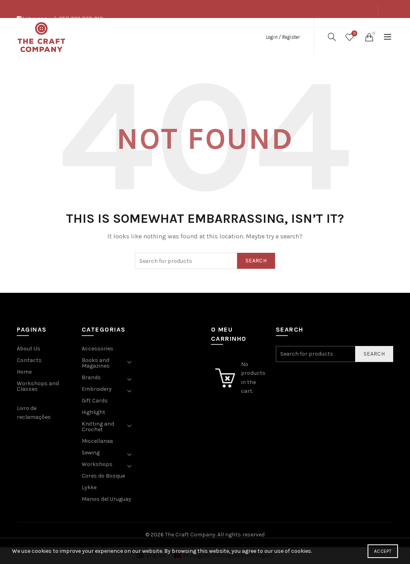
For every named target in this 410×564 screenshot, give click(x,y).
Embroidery (97, 389)
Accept (383, 551)
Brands (91, 377)
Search (256, 260)
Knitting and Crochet (98, 426)
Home (24, 371)
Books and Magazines (96, 363)
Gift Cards (95, 400)
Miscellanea (97, 441)
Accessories (97, 348)
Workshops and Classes (38, 386)
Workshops (97, 464)
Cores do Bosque (103, 475)
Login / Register (282, 37)
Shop (333, 27)
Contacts (361, 27)
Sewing (91, 452)
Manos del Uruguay (106, 499)
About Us (306, 27)
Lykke (89, 487)
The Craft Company (190, 534)
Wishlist (355, 33)
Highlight (93, 412)
